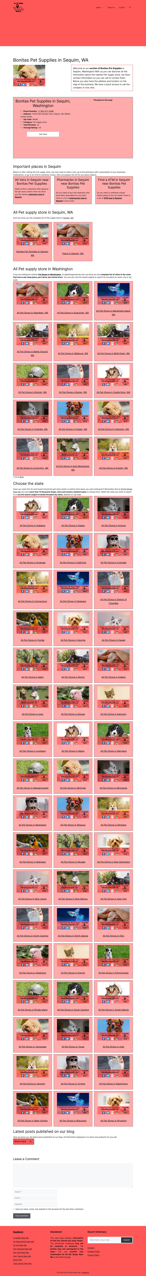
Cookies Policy (94, 1251)
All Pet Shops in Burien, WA (73, 392)
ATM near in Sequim (113, 198)
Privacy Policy (93, 1255)
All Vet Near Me (20, 1245)
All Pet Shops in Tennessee (32, 1046)
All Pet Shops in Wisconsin (73, 1120)
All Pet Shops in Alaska (73, 525)
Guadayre (18, 1232)
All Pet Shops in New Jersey (32, 899)
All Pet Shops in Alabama (32, 525)
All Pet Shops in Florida (32, 640)
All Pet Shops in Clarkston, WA (113, 429)
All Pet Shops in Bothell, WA (32, 392)
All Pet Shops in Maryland (113, 751)
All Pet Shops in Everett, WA (113, 468)
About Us (111, 7)
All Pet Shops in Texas (73, 1046)
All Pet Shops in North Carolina (32, 936)
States (98, 7)
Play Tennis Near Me (22, 1256)
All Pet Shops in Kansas (73, 714)
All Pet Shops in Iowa (32, 714)
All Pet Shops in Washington (113, 1083)
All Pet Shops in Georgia (73, 640)
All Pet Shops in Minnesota (113, 788)
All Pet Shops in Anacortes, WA (73, 312)
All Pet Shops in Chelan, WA (73, 429)
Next (22, 477)
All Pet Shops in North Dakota (73, 936)
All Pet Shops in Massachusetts (32, 788)
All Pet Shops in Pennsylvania (113, 973)
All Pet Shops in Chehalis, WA (32, 429)
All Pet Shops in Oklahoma (32, 973)
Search (127, 1240)
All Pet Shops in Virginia (73, 1083)
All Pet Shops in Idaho (32, 677)
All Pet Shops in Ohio (113, 936)
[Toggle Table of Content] (29, 1141)
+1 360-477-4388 (45, 111)
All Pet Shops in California (73, 562)
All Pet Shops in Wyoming (113, 1120)
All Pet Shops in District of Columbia (113, 601)
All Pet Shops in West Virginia (32, 1120)
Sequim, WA (68, 218)
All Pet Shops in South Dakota (113, 1009)
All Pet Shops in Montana (113, 825)
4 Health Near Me (20, 1238)
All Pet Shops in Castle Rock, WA (113, 392)
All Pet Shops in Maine (73, 751)
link (68, 1257)
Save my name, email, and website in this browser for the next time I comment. (49, 1209)
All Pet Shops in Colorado (113, 562)
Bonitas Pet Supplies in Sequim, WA (32, 253)
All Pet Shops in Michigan (73, 788)
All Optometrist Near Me (23, 1242)
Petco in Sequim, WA (73, 253)
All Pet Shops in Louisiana (32, 751)
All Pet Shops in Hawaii (113, 640)
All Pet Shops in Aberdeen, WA (32, 312)
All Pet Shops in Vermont (32, 1083)
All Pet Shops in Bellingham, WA (113, 353)
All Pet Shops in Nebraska (32, 862)
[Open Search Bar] (130, 7)
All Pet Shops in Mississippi (32, 825)
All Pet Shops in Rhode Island (32, 1009)
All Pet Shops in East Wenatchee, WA (73, 468)
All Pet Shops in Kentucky (113, 714)
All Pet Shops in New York (113, 899)
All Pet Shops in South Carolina (73, 1009)
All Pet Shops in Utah (113, 1046)
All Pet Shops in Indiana (113, 677)
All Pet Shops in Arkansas (32, 562)
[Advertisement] (73, 31)
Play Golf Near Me (21, 1253)
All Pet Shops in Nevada (73, 862)
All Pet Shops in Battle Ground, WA (32, 353)
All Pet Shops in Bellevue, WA (73, 353)
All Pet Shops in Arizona (113, 525)
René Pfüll (17, 1260)
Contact (122, 7)
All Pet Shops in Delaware (73, 601)
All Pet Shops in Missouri (73, 825)
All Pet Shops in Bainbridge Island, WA (113, 313)
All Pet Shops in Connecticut (32, 601)
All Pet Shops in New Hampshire (113, 862)
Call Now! (43, 134)
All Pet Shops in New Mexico (73, 899)
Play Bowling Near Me (22, 1249)
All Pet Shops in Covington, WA (32, 468)
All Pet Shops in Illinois (72, 677)
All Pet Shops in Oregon (73, 973)
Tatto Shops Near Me (22, 1263)
